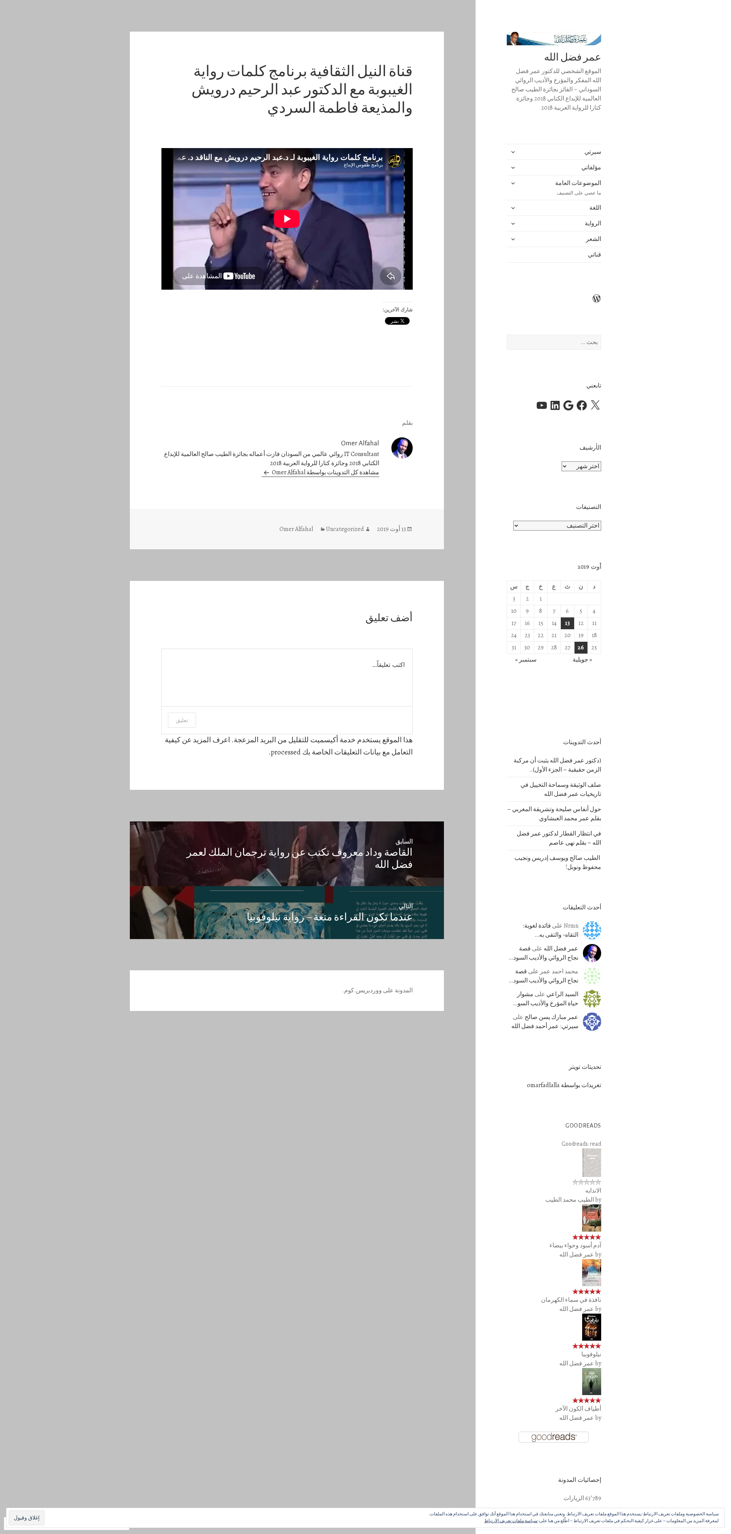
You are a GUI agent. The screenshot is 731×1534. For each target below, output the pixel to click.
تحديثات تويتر (585, 1067)
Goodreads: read (581, 1144)
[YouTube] (542, 405)
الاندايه (593, 1190)
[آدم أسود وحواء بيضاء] (591, 1217)
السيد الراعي (562, 994)
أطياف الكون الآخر (578, 1409)
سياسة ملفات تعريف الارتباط (511, 1521)
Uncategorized (345, 529)
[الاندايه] (591, 1162)
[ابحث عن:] (554, 342)
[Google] (568, 405)
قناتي (594, 254)
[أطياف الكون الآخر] (591, 1381)
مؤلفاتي (591, 167)
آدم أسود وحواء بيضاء (575, 1245)
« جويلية (582, 659)
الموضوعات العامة (578, 187)
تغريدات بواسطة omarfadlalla (564, 1085)
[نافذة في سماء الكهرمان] (591, 1272)
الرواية (593, 223)
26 (581, 647)
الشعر (593, 239)
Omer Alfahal (296, 529)
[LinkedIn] (555, 405)
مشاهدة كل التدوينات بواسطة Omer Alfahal (325, 472)
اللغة (595, 208)
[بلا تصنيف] (592, 303)
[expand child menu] (513, 152)
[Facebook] (582, 405)
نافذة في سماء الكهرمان (571, 1300)
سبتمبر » (525, 659)
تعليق (182, 720)
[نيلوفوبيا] (591, 1327)
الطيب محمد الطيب (569, 1200)
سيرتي (592, 152)
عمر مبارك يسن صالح (551, 1017)
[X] (595, 405)
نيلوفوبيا (591, 1354)
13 (567, 623)
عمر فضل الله (572, 57)
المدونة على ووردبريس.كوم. (377, 990)
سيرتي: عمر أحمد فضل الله (544, 1026)
